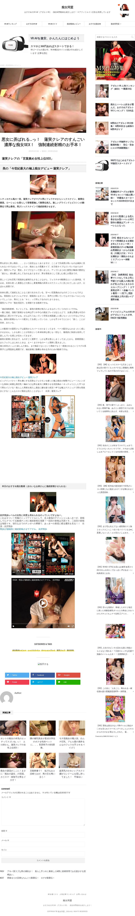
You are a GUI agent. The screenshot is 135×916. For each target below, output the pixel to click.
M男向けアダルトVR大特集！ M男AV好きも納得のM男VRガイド (122, 126)
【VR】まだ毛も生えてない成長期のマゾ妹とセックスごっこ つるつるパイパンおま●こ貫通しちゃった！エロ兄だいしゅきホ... (115, 529)
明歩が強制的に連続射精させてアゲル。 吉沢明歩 (23, 529)
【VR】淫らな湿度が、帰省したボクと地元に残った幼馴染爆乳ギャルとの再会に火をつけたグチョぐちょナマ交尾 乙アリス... (115, 610)
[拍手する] (43, 664)
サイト (4, 850)
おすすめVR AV (31, 24)
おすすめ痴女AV (95, 24)
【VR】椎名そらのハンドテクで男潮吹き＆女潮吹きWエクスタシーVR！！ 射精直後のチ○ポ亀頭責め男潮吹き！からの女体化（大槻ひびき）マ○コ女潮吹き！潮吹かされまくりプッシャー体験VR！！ (122, 250)
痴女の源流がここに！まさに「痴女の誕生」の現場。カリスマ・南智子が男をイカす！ (13, 775)
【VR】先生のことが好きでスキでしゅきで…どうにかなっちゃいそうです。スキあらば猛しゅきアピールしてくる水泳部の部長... (115, 448)
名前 (4, 831)
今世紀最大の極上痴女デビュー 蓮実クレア (19, 377)
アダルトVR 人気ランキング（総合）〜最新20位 (122, 87)
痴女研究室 (115, 24)
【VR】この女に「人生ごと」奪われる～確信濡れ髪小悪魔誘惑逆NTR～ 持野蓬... (114, 689)
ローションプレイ (48, 650)
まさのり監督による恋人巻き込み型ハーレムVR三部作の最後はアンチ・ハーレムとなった (122, 221)
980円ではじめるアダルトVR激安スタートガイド (123, 162)
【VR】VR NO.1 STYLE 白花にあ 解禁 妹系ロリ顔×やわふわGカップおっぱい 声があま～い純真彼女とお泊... (115, 570)
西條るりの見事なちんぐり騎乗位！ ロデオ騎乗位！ (31, 878)
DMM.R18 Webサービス (110, 736)
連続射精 (70, 650)
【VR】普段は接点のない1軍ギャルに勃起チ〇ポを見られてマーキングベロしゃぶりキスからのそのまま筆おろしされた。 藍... (115, 728)
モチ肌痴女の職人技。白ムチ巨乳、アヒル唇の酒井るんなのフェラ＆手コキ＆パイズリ (72, 743)
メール (5, 840)
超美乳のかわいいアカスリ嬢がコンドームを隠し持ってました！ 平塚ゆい (72, 774)
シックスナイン (34, 650)
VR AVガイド (52, 24)
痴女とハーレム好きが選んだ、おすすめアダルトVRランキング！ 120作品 (122, 107)
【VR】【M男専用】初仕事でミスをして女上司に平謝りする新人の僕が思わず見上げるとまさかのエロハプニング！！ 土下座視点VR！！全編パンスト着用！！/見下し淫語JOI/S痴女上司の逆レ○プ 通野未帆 (122, 287)
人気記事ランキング (67, 894)
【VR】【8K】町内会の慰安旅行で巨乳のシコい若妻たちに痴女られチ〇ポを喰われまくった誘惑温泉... (115, 489)
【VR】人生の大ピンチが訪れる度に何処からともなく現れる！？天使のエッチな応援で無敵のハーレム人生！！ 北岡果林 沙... (115, 651)
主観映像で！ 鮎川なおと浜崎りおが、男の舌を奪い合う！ (42, 774)
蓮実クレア (61, 650)
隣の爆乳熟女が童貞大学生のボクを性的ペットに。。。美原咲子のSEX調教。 (42, 743)
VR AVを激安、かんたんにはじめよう (55, 38)
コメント (6, 797)
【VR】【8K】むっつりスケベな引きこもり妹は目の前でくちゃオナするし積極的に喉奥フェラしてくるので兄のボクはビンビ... (115, 367)
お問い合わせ (81, 894)
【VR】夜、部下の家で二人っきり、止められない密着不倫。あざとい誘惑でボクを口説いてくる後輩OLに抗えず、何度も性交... (115, 408)
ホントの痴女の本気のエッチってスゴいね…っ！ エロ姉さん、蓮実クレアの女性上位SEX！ (13, 743)
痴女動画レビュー (74, 24)
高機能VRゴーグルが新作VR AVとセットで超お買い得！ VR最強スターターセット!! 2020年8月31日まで (123, 198)
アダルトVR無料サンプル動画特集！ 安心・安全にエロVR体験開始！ (122, 145)
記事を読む (43, 53)
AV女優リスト (53, 894)
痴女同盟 (67, 7)
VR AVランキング (10, 24)
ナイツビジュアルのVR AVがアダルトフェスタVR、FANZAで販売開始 (123, 315)
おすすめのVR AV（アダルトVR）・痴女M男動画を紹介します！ (67, 905)
